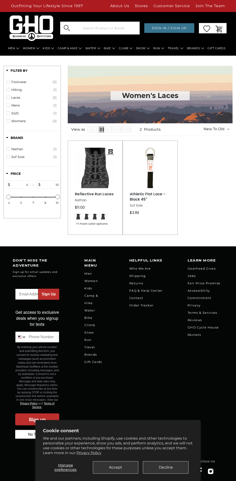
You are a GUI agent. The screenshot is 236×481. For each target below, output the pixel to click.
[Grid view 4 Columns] (108, 129)
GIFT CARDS (216, 48)
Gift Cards (93, 362)
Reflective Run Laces (94, 194)
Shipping (137, 276)
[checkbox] (34, 82)
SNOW (140, 48)
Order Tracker (141, 305)
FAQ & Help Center (146, 290)
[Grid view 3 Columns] (101, 129)
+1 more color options (92, 223)
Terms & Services (202, 312)
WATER (90, 48)
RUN (156, 48)
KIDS (46, 48)
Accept (115, 467)
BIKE (107, 48)
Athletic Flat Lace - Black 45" (147, 197)
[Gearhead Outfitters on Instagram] (211, 473)
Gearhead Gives (202, 268)
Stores (141, 6)
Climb (89, 325)
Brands (90, 354)
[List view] (89, 129)
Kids (88, 288)
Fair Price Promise (204, 283)
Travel (89, 347)
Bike (88, 318)
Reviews (195, 320)
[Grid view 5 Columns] (117, 129)
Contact (136, 298)
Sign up (37, 419)
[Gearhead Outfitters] (31, 28)
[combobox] (21, 337)
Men (88, 273)
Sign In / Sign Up (169, 28)
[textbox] (20, 185)
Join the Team (210, 6)
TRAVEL (173, 48)
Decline (166, 467)
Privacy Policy (89, 453)
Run (87, 340)
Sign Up (49, 294)
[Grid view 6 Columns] (126, 129)
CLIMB (123, 48)
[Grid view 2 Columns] (95, 129)
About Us (119, 6)
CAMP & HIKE (67, 48)
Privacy (194, 305)
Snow (89, 332)
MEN (11, 48)
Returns (136, 283)
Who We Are (140, 268)
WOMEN (29, 48)
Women (91, 281)
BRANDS (193, 48)
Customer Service (171, 6)
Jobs (192, 276)
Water (89, 310)
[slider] (8, 197)
